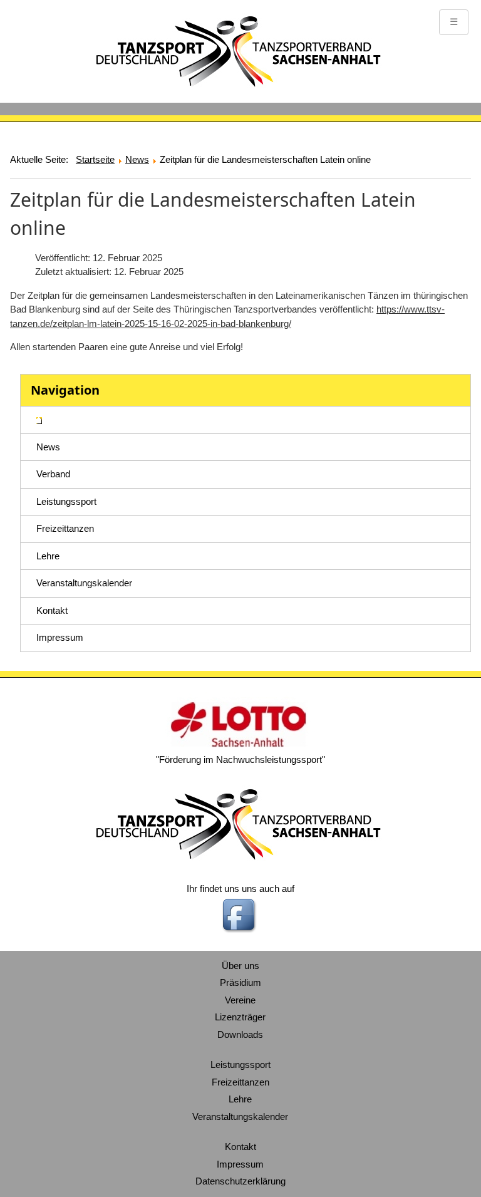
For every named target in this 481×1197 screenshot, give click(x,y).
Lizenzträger (240, 1017)
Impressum (59, 637)
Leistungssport (66, 501)
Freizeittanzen (65, 528)
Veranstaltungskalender (84, 583)
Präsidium (240, 982)
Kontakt (52, 610)
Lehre (47, 556)
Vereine (240, 1000)
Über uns (240, 965)
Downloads (240, 1034)
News (48, 447)
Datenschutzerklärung (240, 1181)
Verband (53, 474)
